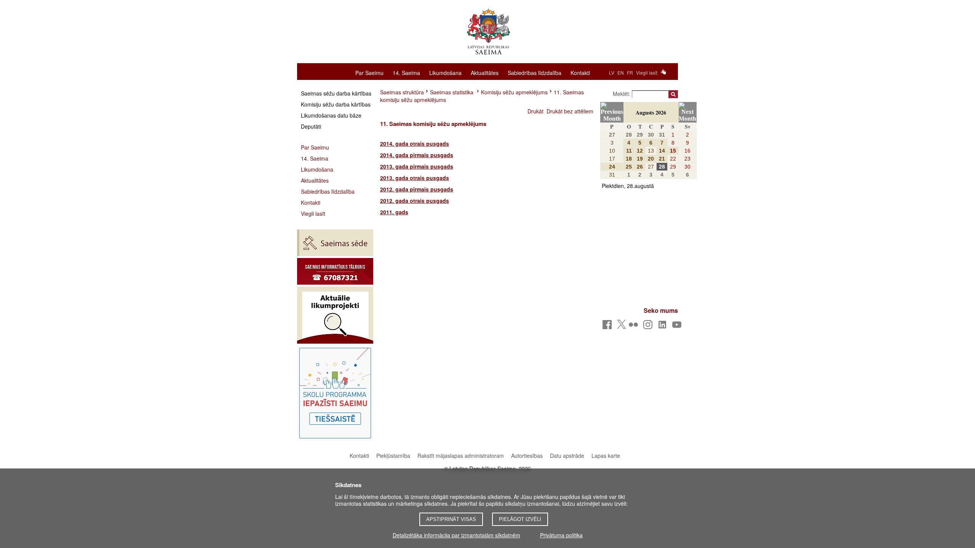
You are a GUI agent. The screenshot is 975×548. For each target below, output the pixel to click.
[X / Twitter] (621, 326)
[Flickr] (635, 326)
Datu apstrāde (567, 455)
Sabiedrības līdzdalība (534, 72)
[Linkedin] (664, 326)
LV (611, 72)
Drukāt (535, 111)
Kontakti (580, 72)
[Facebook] (608, 326)
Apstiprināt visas (451, 519)
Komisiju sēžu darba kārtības (336, 104)
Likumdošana (445, 72)
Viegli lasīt (646, 72)
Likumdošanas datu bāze (331, 115)
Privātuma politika (561, 535)
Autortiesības (527, 455)
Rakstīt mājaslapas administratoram (460, 455)
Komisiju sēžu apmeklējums (514, 92)
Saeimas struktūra (402, 92)
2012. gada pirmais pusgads (416, 189)
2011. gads (394, 212)
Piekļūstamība (393, 455)
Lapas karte (605, 455)
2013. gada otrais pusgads (414, 178)
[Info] (335, 271)
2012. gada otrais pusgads (414, 200)
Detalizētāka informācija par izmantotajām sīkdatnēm (456, 535)
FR (630, 72)
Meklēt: (622, 93)
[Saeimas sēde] (335, 242)
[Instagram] (649, 326)
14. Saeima (406, 72)
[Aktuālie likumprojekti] (335, 315)
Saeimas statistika (452, 92)
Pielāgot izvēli (520, 519)
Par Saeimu (369, 72)
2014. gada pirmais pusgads (416, 155)
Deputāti (311, 126)
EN (620, 72)
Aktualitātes (485, 72)
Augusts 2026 (651, 112)
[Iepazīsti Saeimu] (335, 393)
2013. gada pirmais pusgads (416, 166)
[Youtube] (678, 326)
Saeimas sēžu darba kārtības (336, 93)
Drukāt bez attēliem (570, 111)
